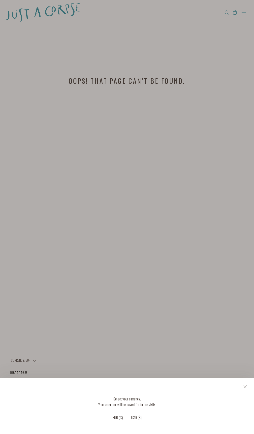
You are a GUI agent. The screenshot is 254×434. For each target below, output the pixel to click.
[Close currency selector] (245, 386)
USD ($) (136, 417)
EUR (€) (118, 417)
